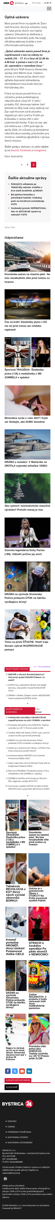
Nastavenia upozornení (19, 1142)
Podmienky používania (19, 1132)
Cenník (11, 1126)
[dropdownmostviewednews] (27, 704)
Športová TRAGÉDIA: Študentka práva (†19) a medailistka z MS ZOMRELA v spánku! (28, 772)
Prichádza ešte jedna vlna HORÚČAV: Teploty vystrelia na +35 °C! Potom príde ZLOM (28, 726)
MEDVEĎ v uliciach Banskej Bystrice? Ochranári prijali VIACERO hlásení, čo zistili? (26, 677)
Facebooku (25, 150)
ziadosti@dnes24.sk (11, 1173)
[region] (26, 3)
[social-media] (4, 1179)
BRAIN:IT (18, 1208)
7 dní (37, 709)
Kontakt (11, 1121)
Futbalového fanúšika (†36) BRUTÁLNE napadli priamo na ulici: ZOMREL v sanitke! (29, 719)
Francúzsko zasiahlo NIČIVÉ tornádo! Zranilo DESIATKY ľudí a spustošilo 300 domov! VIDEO (29, 787)
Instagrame (40, 150)
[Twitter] (15, 1071)
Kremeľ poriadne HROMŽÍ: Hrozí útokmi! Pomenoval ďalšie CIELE (26, 757)
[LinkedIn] (29, 1071)
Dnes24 (15, 150)
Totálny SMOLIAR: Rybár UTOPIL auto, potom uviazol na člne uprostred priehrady (29, 734)
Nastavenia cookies (17, 1137)
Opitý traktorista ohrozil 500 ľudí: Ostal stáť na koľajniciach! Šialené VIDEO (29, 764)
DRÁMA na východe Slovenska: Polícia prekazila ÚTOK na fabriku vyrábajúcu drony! (28, 741)
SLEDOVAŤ (12, 1087)
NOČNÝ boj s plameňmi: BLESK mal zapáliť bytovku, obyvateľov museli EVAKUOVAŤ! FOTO (27, 688)
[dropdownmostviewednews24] (27, 796)
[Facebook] (8, 1071)
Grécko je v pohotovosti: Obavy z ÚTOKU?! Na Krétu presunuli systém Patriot (29, 749)
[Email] (22, 1071)
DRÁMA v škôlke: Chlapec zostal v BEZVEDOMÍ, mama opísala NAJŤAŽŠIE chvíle (29, 697)
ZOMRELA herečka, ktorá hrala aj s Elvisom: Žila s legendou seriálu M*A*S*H (27, 780)
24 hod (38, 712)
